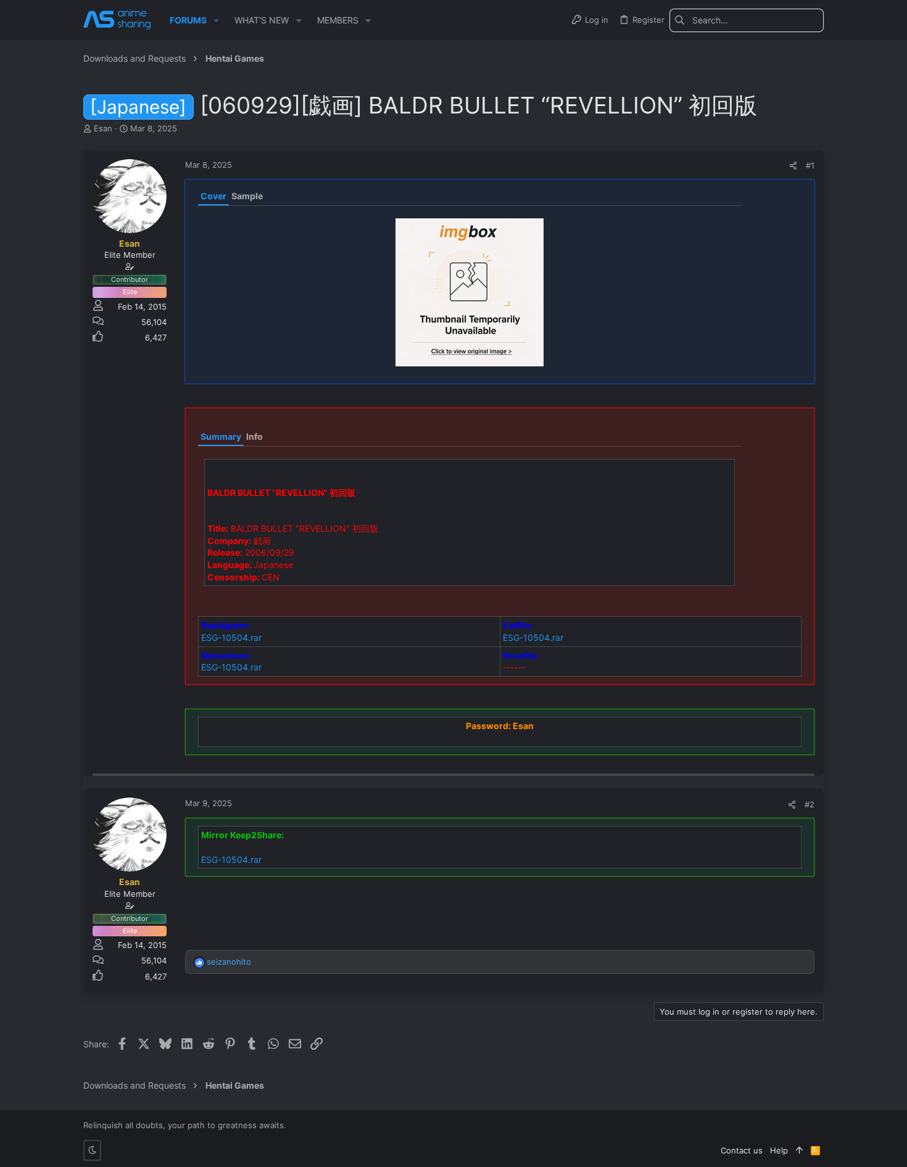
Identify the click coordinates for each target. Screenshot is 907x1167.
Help (779, 1150)
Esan (103, 128)
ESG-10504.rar (231, 637)
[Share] (793, 165)
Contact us (742, 1150)
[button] (216, 20)
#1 (810, 165)
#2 (809, 804)
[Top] (799, 1150)
